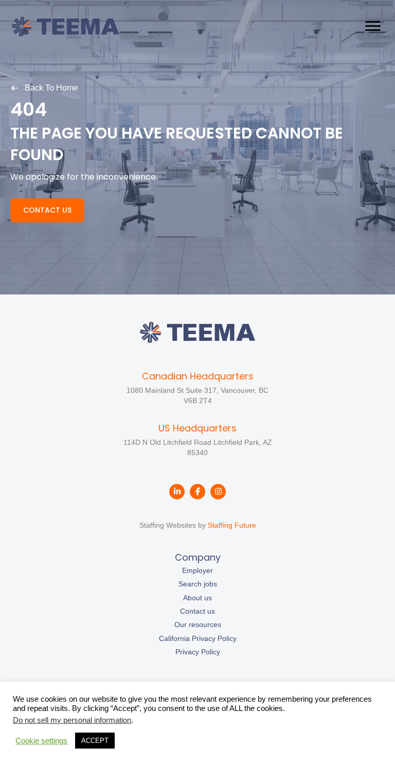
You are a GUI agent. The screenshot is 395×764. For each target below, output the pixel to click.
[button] (44, 87)
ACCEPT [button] (95, 740)
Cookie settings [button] (41, 741)
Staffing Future (232, 525)
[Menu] (373, 26)
